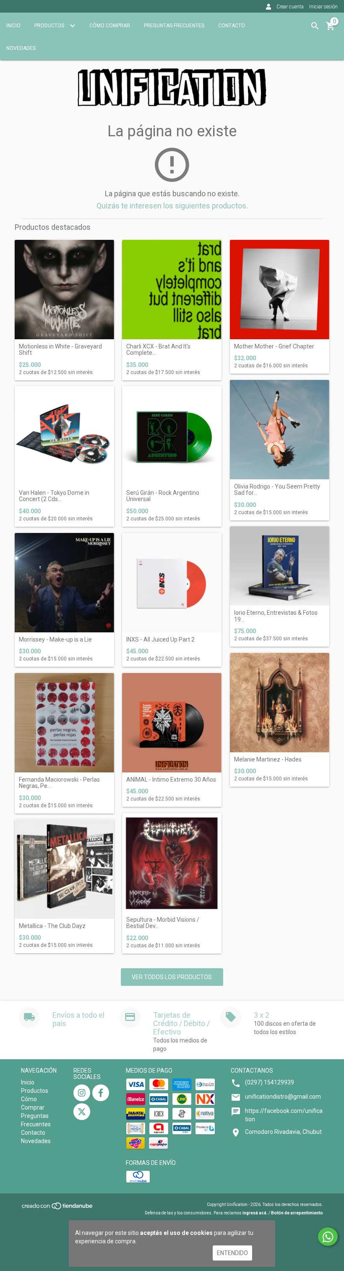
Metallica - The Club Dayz (52, 926)
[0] (330, 29)
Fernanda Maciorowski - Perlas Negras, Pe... (59, 783)
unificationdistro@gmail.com (283, 1096)
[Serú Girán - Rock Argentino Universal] (172, 436)
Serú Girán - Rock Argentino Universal (162, 496)
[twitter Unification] (81, 1111)
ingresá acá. (255, 1213)
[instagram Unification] (81, 1092)
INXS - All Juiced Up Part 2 (160, 640)
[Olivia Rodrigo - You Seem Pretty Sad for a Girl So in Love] (279, 429)
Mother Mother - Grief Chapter (274, 346)
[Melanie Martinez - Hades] (279, 702)
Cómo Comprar (109, 26)
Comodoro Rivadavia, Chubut (283, 1131)
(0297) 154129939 (269, 1082)
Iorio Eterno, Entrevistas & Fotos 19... (276, 616)
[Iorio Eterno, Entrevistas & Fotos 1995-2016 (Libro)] (279, 566)
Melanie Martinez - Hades (268, 759)
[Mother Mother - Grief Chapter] (279, 289)
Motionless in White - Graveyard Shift (60, 349)
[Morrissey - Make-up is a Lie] (64, 582)
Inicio (13, 26)
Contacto (231, 26)
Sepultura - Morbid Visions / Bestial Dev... (162, 923)
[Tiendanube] (57, 1208)
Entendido (232, 1253)
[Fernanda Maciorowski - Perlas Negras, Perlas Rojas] (64, 722)
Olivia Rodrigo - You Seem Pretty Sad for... (277, 489)
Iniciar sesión (323, 7)
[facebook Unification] (100, 1092)
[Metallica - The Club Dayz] (64, 869)
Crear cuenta (290, 7)
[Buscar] (315, 26)
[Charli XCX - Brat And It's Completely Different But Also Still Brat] (172, 289)
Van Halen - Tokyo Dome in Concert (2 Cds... (54, 496)
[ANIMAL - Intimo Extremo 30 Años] (172, 722)
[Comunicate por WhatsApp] (328, 1236)
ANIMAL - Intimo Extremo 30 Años (171, 780)
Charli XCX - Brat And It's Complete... (158, 349)
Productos (49, 26)
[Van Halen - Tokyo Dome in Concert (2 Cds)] (64, 436)
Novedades (21, 48)
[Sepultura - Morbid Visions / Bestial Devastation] (172, 862)
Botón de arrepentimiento (297, 1213)
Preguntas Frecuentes (174, 26)
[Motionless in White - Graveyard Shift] (64, 289)
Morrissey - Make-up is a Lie (55, 640)
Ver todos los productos (172, 977)
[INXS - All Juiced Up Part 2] (172, 582)
